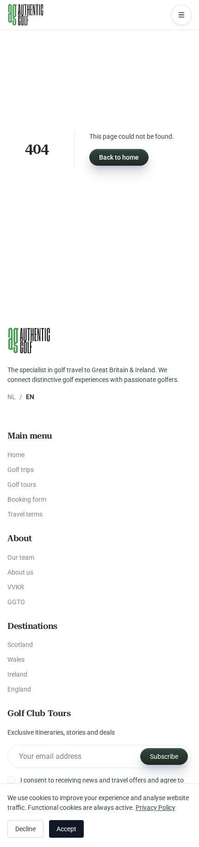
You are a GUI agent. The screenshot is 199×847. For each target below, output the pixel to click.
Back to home (119, 157)
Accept (66, 829)
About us (20, 572)
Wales (16, 659)
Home (16, 455)
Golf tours (21, 484)
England (19, 689)
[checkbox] (11, 779)
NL (11, 397)
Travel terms (25, 514)
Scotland (20, 644)
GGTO (16, 602)
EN (30, 397)
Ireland (17, 674)
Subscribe (164, 756)
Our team (20, 557)
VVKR (15, 587)
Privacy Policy (155, 807)
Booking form (26, 499)
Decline (25, 829)
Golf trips (20, 469)
